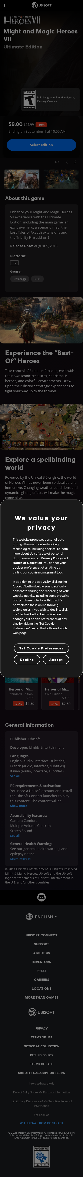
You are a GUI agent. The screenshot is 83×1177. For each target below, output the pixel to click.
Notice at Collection (27, 563)
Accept (56, 659)
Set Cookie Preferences (41, 648)
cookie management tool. (45, 572)
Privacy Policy (51, 558)
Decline (27, 659)
